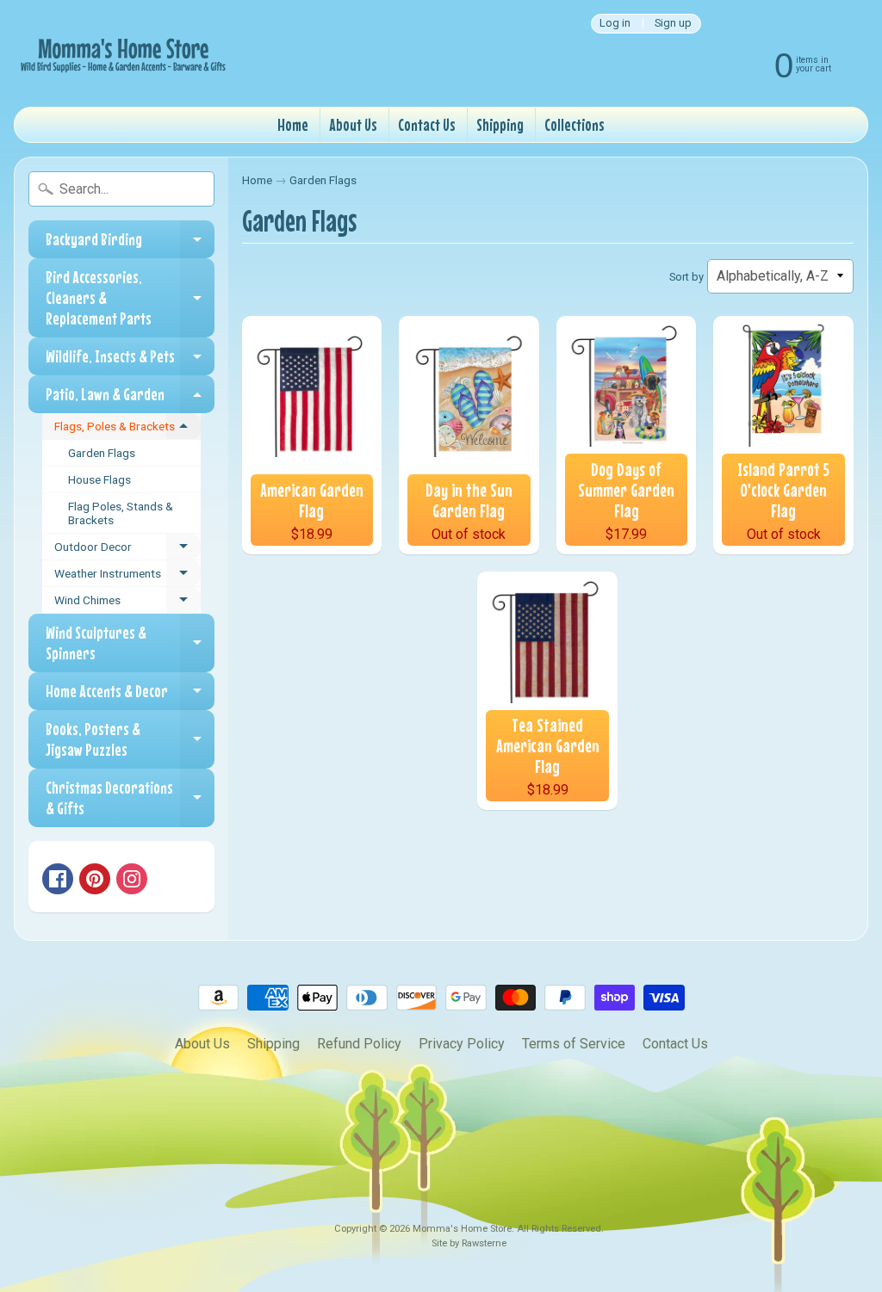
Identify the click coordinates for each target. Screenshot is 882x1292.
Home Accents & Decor (130, 695)
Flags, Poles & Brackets (127, 429)
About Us (353, 124)
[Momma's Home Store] (121, 53)
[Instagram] (131, 878)
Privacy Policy (462, 1043)
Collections (574, 124)
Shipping (500, 124)
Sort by (686, 276)
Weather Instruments (127, 576)
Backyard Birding (130, 243)
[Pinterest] (94, 878)
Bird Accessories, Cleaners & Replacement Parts (130, 297)
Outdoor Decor (127, 550)
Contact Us (427, 124)
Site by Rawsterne (469, 1243)
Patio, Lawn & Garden (130, 398)
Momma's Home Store (462, 1228)
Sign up (673, 23)
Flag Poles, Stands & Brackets (120, 513)
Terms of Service (573, 1043)
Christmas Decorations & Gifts (130, 798)
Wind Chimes (127, 603)
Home (292, 124)
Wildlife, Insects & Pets (130, 360)
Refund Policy (359, 1043)
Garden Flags (101, 453)
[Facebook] (57, 878)
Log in (614, 23)
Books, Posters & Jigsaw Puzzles (130, 740)
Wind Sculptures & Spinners (130, 643)
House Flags (99, 479)
